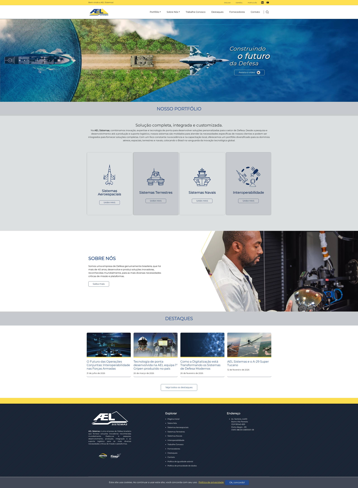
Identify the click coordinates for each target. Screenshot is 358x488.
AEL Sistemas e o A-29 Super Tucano (248, 363)
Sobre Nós (172, 12)
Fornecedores (237, 12)
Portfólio (154, 12)
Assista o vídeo (247, 72)
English (227, 3)
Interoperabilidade (176, 440)
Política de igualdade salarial (180, 461)
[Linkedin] (262, 2)
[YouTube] (268, 2)
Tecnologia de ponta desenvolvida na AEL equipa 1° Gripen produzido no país (155, 365)
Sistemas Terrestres (176, 432)
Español (239, 3)
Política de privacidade (211, 482)
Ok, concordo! (237, 482)
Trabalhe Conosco (195, 12)
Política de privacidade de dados (182, 466)
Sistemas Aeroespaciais (178, 427)
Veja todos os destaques (179, 387)
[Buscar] (267, 12)
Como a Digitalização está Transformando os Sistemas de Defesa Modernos (200, 365)
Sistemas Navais (175, 436)
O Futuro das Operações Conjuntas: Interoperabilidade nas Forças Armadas (108, 365)
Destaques (217, 12)
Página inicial (173, 419)
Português (252, 3)
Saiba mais (99, 284)
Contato (255, 12)
